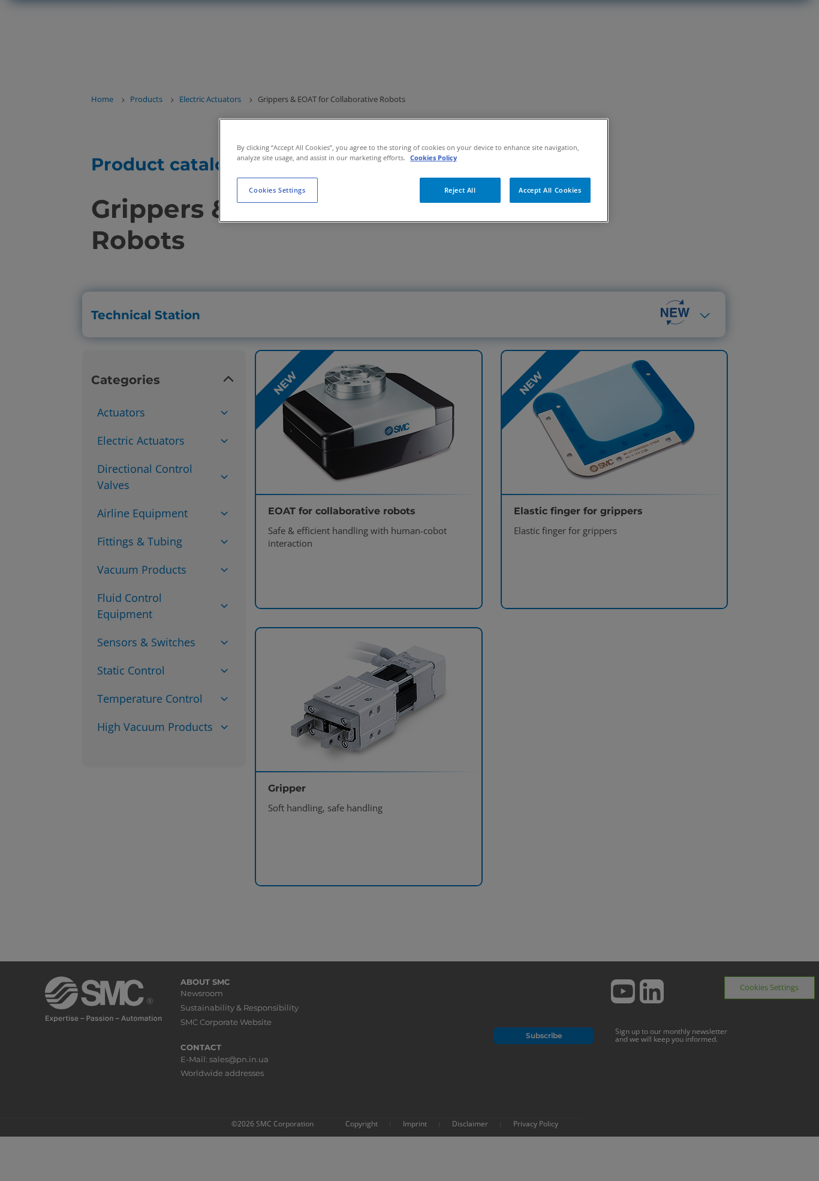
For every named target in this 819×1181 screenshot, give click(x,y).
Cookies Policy (433, 157)
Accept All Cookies (550, 189)
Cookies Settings (277, 189)
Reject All (460, 189)
